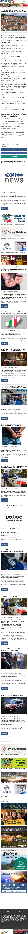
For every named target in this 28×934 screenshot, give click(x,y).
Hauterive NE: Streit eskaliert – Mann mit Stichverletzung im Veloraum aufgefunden (12, 550)
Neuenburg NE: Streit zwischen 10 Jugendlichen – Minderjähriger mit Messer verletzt (14, 649)
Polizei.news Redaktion (13, 33)
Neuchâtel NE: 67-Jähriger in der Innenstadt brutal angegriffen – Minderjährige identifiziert (14, 467)
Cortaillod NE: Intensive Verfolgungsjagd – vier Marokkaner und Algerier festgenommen (13, 350)
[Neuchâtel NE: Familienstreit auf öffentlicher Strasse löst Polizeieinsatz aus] (14, 607)
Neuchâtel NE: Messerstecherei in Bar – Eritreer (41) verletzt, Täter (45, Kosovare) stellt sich (13, 694)
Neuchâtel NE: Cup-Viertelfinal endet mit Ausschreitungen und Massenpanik (11, 506)
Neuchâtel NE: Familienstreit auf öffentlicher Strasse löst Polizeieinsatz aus (12, 595)
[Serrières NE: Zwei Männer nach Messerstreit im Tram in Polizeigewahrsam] (14, 281)
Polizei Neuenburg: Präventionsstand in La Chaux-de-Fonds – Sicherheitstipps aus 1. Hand (13, 387)
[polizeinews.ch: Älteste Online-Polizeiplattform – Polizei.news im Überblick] (14, 178)
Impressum (4, 911)
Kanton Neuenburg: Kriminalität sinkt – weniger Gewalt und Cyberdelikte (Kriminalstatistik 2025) (13, 312)
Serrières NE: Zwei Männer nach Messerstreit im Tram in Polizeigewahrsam (13, 270)
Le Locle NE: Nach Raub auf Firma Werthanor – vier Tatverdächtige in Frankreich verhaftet (13, 424)
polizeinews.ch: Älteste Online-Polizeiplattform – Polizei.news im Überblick (13, 162)
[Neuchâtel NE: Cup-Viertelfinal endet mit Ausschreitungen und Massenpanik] (14, 518)
